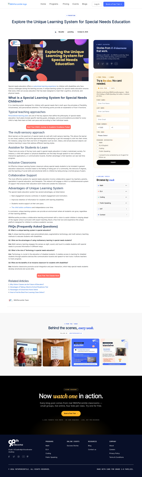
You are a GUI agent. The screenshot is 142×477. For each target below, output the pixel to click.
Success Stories (72, 446)
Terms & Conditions (116, 457)
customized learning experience (44, 86)
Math (100, 142)
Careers (112, 449)
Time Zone (101, 132)
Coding (101, 148)
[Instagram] (107, 64)
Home (43, 4)
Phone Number (102, 124)
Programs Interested (105, 140)
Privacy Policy (114, 453)
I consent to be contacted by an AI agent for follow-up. (113, 156)
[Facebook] (98, 64)
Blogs (84, 4)
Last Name (101, 108)
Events (76, 4)
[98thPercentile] (17, 4)
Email (99, 116)
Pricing (66, 4)
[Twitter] (103, 64)
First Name (101, 100)
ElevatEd (61, 32)
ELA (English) (103, 145)
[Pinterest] (112, 64)
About (111, 446)
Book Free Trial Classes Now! (48, 276)
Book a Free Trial (71, 413)
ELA (47, 449)
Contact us (92, 449)
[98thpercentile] (19, 456)
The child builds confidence (21, 207)
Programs (54, 4)
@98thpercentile (76, 333)
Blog (89, 446)
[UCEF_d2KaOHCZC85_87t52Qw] (23, 456)
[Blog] (11, 300)
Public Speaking (104, 151)
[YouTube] (116, 64)
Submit (113, 162)
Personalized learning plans (18, 116)
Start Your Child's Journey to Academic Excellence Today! (48, 127)
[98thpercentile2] (8, 456)
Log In (96, 4)
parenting (71, 32)
